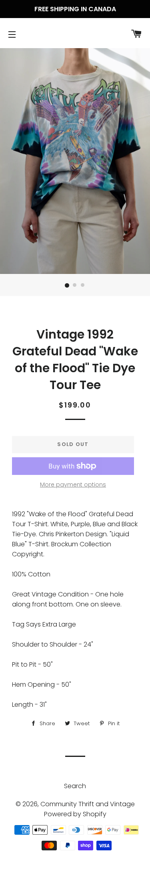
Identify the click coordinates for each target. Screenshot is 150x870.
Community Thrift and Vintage (87, 804)
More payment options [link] (73, 485)
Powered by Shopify (75, 814)
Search (75, 786)
